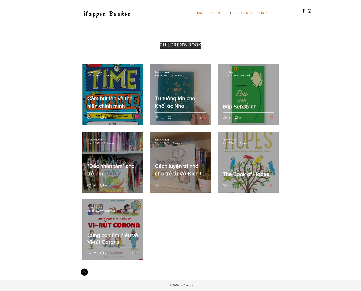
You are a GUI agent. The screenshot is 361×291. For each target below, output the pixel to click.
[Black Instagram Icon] (309, 11)
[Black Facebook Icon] (303, 11)
